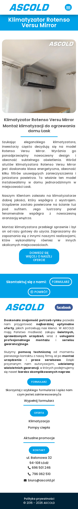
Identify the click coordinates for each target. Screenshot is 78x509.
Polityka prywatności (39, 499)
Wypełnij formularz (39, 400)
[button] (68, 7)
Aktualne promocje (39, 438)
